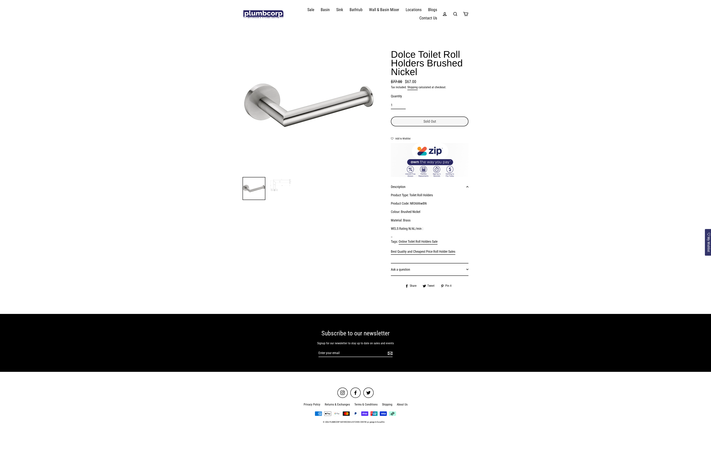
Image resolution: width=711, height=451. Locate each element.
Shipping (412, 87)
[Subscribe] (390, 353)
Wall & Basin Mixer (384, 9)
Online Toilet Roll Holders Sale (418, 241)
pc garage (371, 422)
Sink (339, 9)
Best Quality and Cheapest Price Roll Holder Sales (423, 251)
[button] (400, 138)
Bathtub (356, 9)
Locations (414, 9)
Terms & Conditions (366, 404)
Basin (325, 9)
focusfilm (381, 422)
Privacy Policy (312, 404)
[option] (309, 105)
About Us (402, 404)
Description (398, 187)
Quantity (396, 96)
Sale (310, 9)
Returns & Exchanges (337, 404)
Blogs (432, 9)
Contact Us (428, 18)
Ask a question (400, 269)
